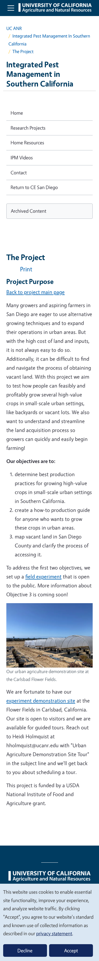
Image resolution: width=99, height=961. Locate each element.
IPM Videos (22, 157)
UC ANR (14, 28)
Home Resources (27, 142)
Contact (19, 172)
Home (17, 113)
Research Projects (28, 128)
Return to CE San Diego (34, 187)
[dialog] (49, 922)
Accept (71, 950)
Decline (24, 950)
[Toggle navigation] (10, 7)
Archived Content (28, 211)
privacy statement (54, 933)
